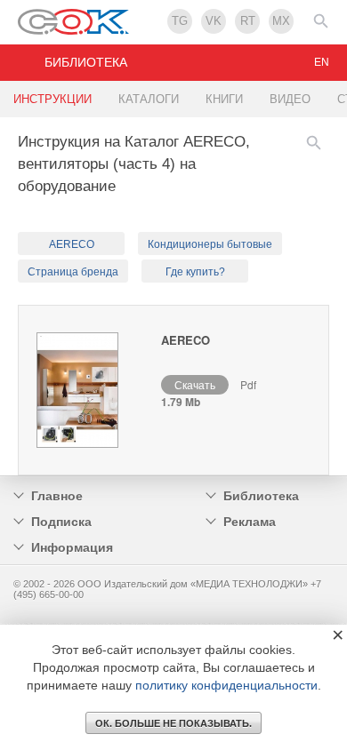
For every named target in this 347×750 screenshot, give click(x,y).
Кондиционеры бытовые (210, 244)
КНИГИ (224, 99)
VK (214, 21)
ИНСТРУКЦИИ (52, 99)
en (321, 62)
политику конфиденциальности (226, 685)
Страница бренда (73, 272)
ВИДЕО (290, 99)
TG (180, 21)
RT (247, 21)
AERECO (71, 244)
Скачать (194, 384)
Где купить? (195, 272)
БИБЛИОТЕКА (85, 62)
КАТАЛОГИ (148, 99)
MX (281, 21)
